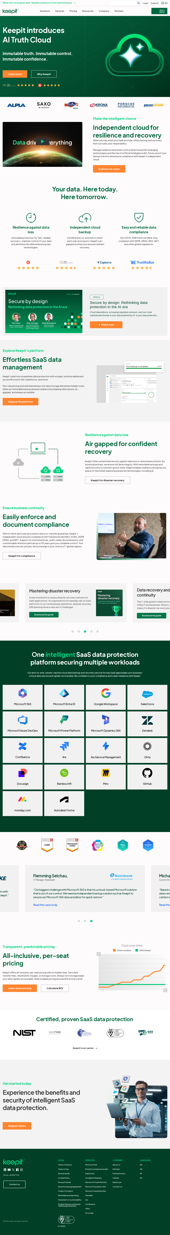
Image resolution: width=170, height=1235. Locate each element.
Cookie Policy (64, 1178)
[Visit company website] (16, 105)
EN (166, 3)
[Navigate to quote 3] (85, 631)
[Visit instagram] (21, 1169)
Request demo (17, 1125)
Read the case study (45, 904)
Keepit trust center (83, 1048)
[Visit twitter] (13, 1169)
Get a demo (162, 11)
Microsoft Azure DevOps (95, 1191)
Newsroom (117, 1182)
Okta (87, 1209)
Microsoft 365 (91, 1165)
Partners (119, 11)
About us (116, 1165)
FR (141, 1173)
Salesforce (89, 1173)
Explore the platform (20, 401)
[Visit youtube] (9, 1169)
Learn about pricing (19, 988)
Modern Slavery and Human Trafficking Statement (69, 1205)
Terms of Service (65, 1165)
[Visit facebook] (17, 1169)
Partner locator (119, 1173)
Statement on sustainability (70, 1200)
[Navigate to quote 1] (72, 631)
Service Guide (64, 1173)
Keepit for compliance (21, 555)
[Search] (138, 3)
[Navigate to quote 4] (91, 631)
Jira (86, 1200)
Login (145, 3)
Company (104, 11)
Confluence (90, 1204)
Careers (116, 1178)
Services (59, 11)
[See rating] (18, 85)
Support (155, 3)
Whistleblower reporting (68, 1195)
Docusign (89, 1213)
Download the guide (44, 614)
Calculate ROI (55, 988)
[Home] (11, 11)
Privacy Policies (64, 1182)
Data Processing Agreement (70, 1187)
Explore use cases (109, 168)
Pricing (73, 11)
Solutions (45, 11)
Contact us (117, 1187)
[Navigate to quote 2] (79, 631)
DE (141, 1169)
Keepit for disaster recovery (107, 480)
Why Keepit (44, 74)
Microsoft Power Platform (96, 1182)
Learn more (15, 74)
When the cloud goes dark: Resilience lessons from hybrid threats (37, 2)
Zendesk (89, 1195)
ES (141, 1178)
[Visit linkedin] (5, 1169)
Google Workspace (93, 1178)
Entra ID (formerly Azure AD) (96, 1169)
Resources (88, 11)
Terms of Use (63, 1169)
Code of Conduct (65, 1191)
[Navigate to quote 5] (97, 631)
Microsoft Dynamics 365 (95, 1187)
